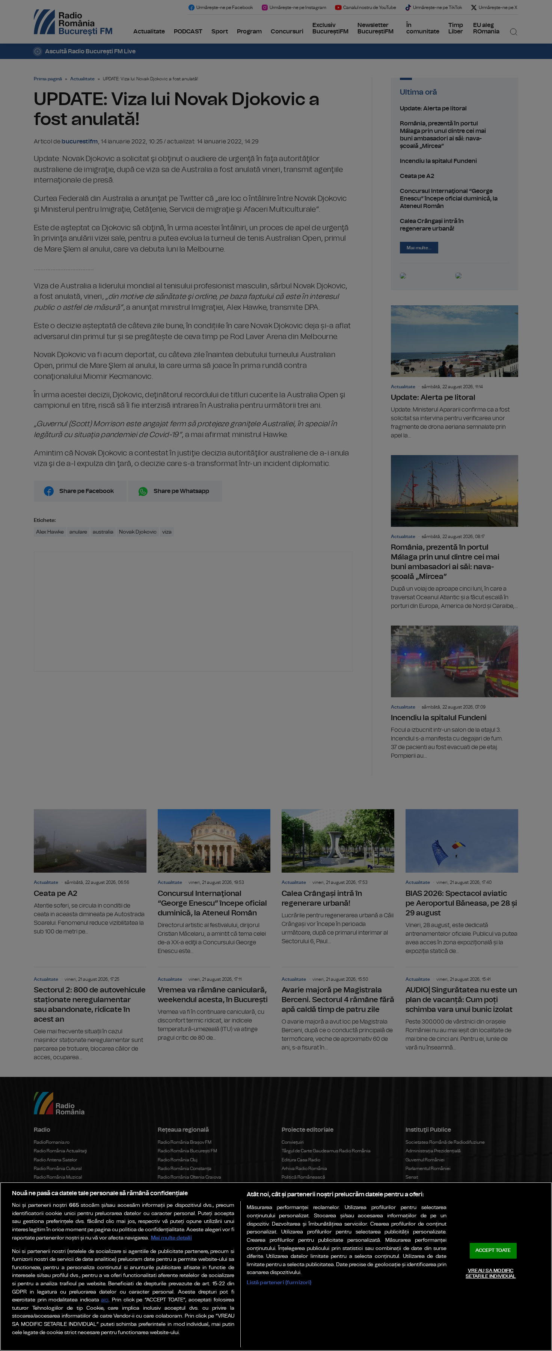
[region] (276, 1266)
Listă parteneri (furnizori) (279, 1282)
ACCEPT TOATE (493, 1250)
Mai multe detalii (171, 1238)
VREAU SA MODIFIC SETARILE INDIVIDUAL (491, 1273)
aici (105, 1300)
